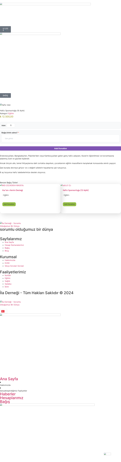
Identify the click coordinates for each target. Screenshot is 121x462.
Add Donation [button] (9, 204)
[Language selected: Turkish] (3, 311)
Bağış (5, 401)
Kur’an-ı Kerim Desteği (12, 190)
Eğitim (11, 113)
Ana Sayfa (9, 379)
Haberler (8, 394)
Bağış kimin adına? (10, 133)
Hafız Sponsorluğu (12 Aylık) (76, 190)
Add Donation (60, 148)
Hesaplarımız (11, 397)
